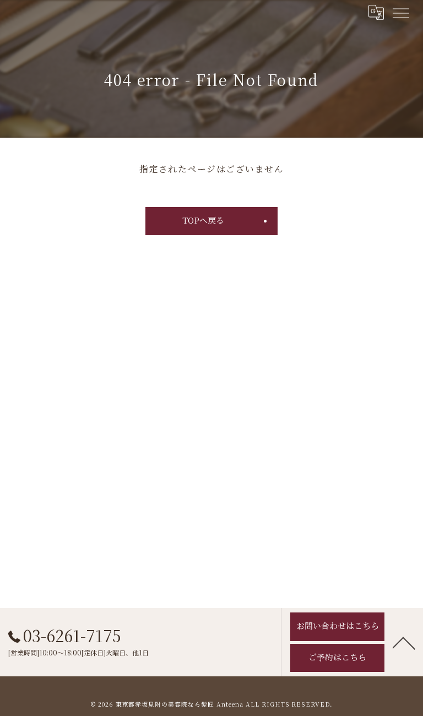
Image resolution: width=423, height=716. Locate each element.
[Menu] (400, 12)
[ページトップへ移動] (404, 642)
